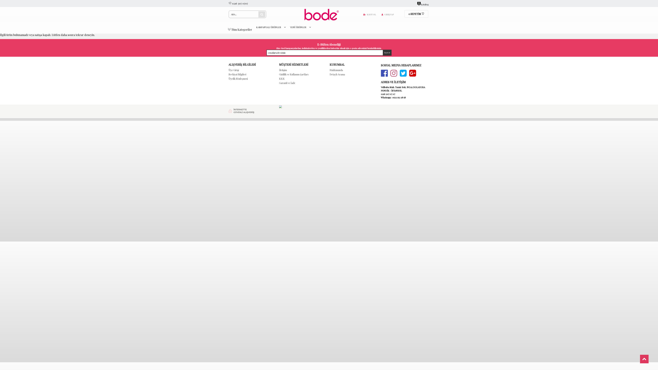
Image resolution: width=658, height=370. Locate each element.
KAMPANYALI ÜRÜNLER (269, 27)
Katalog (425, 4)
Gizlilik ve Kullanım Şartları (293, 74)
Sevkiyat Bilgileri (237, 74)
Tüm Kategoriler (241, 29)
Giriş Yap (389, 14)
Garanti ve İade (287, 83)
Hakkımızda (336, 70)
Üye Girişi (234, 70)
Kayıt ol (371, 14)
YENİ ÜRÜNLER (298, 27)
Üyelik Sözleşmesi (238, 78)
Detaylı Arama (337, 74)
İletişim (283, 70)
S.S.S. (282, 78)
